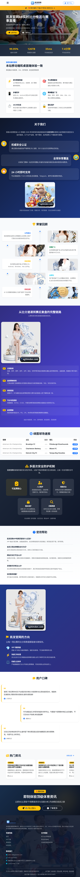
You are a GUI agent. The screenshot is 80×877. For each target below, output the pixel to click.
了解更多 (27, 33)
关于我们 (48, 871)
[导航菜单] (7, 3)
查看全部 (69, 755)
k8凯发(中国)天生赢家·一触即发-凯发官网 (21, 871)
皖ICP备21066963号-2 (30, 874)
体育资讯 (8, 845)
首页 (7, 836)
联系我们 (53, 871)
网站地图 (71, 871)
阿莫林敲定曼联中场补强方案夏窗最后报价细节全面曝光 (20, 766)
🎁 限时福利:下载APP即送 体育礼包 (40, 8)
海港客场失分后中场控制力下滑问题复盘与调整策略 (50, 766)
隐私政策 (59, 871)
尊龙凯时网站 (45, 839)
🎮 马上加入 (30, 808)
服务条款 (65, 871)
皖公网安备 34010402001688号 (47, 874)
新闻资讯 (8, 842)
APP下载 (8, 839)
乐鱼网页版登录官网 (47, 842)
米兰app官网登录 (46, 836)
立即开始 (13, 33)
